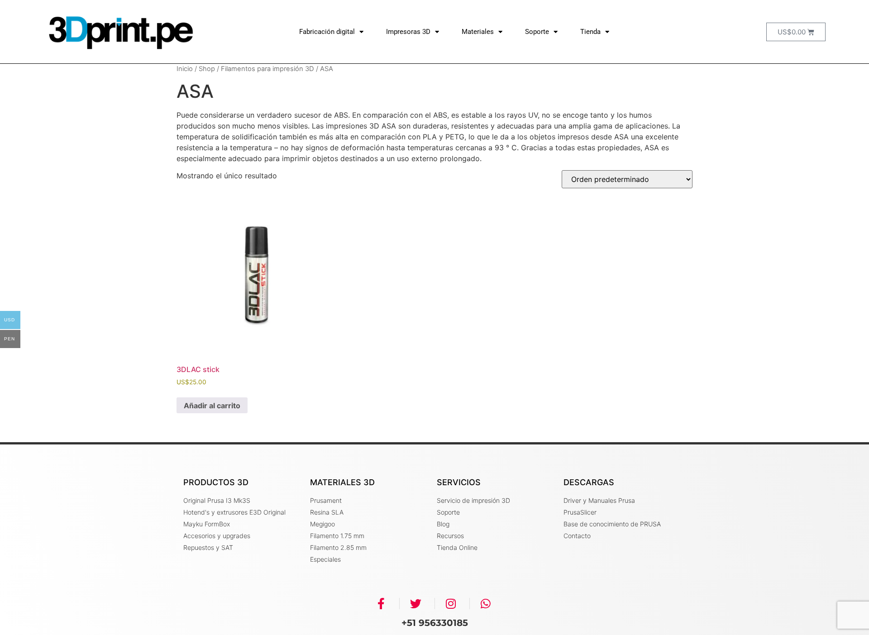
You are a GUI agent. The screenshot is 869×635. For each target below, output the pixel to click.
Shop (207, 69)
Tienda (590, 32)
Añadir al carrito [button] (212, 405)
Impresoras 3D (408, 32)
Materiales (478, 32)
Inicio (185, 69)
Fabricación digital (327, 32)
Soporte (537, 32)
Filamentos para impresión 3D (267, 69)
